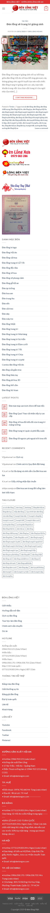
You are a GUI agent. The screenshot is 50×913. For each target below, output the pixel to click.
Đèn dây (5, 313)
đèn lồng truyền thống (11, 555)
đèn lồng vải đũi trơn (21, 559)
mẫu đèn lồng (19, 512)
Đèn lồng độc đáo (10, 267)
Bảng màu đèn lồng (10, 684)
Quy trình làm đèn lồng (34, 512)
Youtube (6, 725)
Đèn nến (5, 303)
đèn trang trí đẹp (37, 572)
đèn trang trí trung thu (31, 123)
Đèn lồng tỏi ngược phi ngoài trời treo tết (28, 438)
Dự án (5, 631)
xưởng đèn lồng (41, 126)
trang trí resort (8, 520)
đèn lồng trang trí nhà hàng (12, 546)
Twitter (5, 735)
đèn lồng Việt (7, 120)
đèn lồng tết (25, 555)
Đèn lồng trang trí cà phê (13, 359)
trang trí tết (30, 126)
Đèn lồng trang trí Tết (12, 349)
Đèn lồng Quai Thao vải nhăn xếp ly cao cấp (27, 414)
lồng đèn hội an (10, 126)
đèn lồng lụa (27, 109)
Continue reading (25, 97)
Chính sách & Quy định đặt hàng (30, 464)
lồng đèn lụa (21, 126)
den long (19, 507)
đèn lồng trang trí (8, 112)
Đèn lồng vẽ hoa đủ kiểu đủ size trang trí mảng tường (27, 423)
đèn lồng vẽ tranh (9, 563)
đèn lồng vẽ (35, 559)
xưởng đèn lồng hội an (10, 128)
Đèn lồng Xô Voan (10, 390)
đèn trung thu (8, 576)
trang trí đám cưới (33, 520)
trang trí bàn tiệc (21, 516)
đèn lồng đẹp (23, 567)
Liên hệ (5, 704)
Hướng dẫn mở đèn (11, 610)
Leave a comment (41, 128)
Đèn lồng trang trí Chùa (12, 354)
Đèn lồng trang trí (10, 329)
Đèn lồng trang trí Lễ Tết (13, 262)
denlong (28, 507)
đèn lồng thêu (8, 537)
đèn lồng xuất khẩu (19, 120)
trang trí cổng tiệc (35, 516)
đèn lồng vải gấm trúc (12, 370)
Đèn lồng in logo (9, 247)
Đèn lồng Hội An (17, 109)
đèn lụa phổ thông (33, 120)
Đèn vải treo (7, 308)
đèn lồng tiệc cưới (21, 537)
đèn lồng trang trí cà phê (11, 542)
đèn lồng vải (20, 117)
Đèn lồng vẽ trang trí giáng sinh (25, 24)
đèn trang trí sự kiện (14, 123)
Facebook (6, 730)
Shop (27, 904)
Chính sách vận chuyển (12, 626)
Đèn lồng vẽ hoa (9, 273)
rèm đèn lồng (7, 516)
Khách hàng (7, 709)
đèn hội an (20, 529)
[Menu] (3, 8)
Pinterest (6, 740)
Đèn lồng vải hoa (9, 257)
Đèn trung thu (8, 298)
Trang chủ (7, 904)
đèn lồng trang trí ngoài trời (25, 112)
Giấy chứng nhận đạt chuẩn (23, 481)
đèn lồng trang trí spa (10, 550)
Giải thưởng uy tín (10, 689)
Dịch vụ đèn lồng (9, 615)
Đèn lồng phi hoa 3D (11, 380)
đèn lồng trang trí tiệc (34, 115)
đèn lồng (36, 107)
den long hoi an (35, 31)
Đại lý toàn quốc (9, 699)
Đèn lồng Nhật (8, 324)
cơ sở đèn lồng (27, 107)
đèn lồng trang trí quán (17, 115)
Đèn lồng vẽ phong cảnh (13, 278)
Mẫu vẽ (43, 904)
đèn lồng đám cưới (10, 567)
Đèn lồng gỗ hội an (10, 283)
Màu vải (35, 904)
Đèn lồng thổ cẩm (10, 385)
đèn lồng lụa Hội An (40, 109)
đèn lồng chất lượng (10, 533)
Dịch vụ (19, 457)
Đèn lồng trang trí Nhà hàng (14, 334)
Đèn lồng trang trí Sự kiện (13, 339)
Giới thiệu (6, 605)
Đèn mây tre (7, 319)
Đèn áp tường (8, 288)
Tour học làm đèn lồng (12, 621)
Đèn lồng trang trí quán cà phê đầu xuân (27, 430)
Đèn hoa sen (7, 293)
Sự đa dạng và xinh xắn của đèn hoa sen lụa (24, 473)
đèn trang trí (7, 572)
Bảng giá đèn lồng (10, 694)
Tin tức (25, 21)
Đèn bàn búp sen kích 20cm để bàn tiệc (27, 405)
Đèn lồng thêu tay (10, 375)
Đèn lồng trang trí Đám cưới (15, 344)
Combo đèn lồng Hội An (13, 364)
